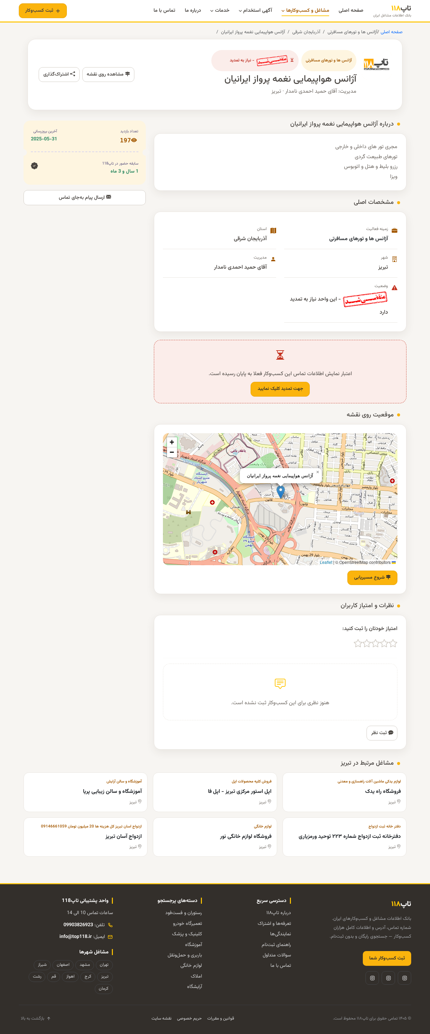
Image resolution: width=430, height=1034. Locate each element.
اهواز (70, 976)
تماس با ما (280, 966)
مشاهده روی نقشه (106, 74)
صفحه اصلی (390, 32)
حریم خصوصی (189, 1018)
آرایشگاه (194, 987)
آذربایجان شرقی (306, 32)
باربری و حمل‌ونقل (185, 955)
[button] (280, 492)
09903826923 (78, 925)
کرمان (104, 988)
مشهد (85, 964)
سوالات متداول (277, 955)
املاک (196, 976)
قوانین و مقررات (220, 1018)
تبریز (105, 976)
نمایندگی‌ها (280, 934)
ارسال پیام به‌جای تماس (82, 197)
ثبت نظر (379, 733)
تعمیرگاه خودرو (187, 924)
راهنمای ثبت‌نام (276, 945)
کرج (88, 976)
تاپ (392, 11)
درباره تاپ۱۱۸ (278, 913)
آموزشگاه (193, 945)
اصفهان (63, 964)
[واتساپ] (372, 978)
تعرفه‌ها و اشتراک (274, 924)
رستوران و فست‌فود (183, 913)
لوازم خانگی (191, 966)
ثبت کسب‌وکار (39, 10)
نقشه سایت (162, 1018)
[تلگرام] (388, 978)
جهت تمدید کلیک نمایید (280, 389)
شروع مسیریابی (370, 577)
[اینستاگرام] (404, 978)
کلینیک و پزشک (187, 934)
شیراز (42, 964)
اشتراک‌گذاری (56, 74)
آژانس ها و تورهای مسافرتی (352, 32)
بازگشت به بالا (32, 1018)
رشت (37, 976)
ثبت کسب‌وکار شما (387, 958)
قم (53, 976)
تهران (104, 964)
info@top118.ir (75, 937)
